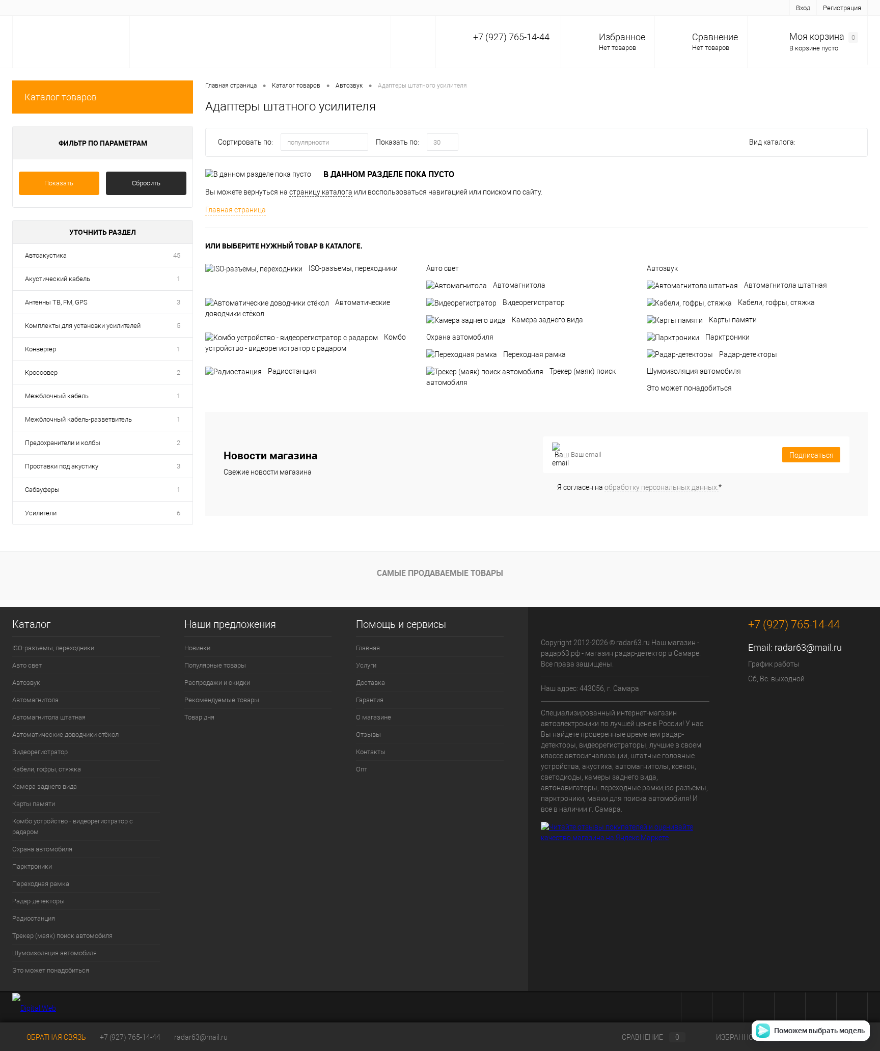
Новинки (197, 648)
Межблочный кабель (57, 396)
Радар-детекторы (748, 354)
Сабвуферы (42, 489)
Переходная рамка (534, 354)
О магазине (180, 7)
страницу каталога (320, 192)
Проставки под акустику (61, 466)
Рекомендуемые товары (221, 700)
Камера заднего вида (547, 320)
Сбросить (146, 183)
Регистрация (842, 8)
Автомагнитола (519, 285)
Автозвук (662, 268)
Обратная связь (55, 1037)
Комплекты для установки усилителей (83, 325)
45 (176, 255)
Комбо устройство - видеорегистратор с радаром (72, 826)
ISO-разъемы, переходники (353, 268)
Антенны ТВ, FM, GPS (56, 302)
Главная (30, 7)
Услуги (64, 7)
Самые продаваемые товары (440, 572)
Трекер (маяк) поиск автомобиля (62, 935)
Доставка (100, 7)
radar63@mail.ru (808, 647)
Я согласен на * (639, 487)
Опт (289, 7)
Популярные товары (215, 665)
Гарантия (139, 7)
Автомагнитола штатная (785, 285)
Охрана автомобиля (459, 337)
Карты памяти (733, 320)
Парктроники (727, 337)
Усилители (41, 513)
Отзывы (220, 7)
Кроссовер (41, 372)
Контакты (258, 7)
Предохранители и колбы (62, 443)
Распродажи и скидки (217, 682)
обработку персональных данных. (661, 487)
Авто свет (442, 268)
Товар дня (199, 717)
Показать (58, 183)
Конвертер (40, 349)
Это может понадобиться (689, 388)
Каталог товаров (60, 97)
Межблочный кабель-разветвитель (78, 419)
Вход (803, 8)
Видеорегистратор (534, 302)
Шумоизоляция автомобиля (694, 371)
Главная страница (235, 210)
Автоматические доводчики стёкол (65, 734)
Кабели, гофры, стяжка (776, 302)
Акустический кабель (57, 279)
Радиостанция (292, 371)
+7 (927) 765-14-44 (130, 1037)
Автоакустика (46, 255)
